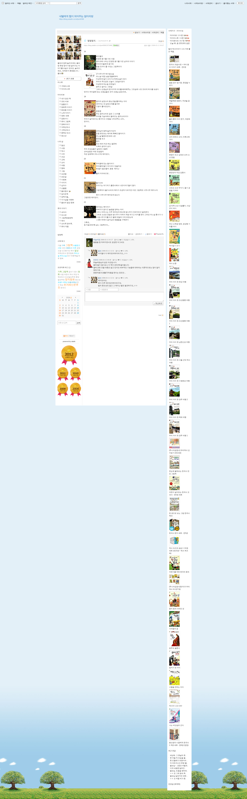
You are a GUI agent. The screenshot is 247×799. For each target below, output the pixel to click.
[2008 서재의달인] (75, 390)
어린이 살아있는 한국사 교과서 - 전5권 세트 (179, 493)
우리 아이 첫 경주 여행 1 (178, 436)
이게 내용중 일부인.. (177, 768)
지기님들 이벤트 (67, 200)
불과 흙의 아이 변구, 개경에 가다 (179, 120)
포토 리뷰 (65, 101)
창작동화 (70, 253)
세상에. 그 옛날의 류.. (178, 755)
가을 (59, 245)
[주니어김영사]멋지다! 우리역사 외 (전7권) (179, 588)
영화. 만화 (65, 116)
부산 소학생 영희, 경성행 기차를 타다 (179, 225)
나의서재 (188, 3)
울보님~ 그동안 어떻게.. (179, 766)
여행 (63, 165)
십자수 (63, 185)
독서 (63, 151)
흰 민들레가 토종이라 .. (179, 761)
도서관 (63, 215)
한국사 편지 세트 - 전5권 (178, 533)
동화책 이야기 (66, 107)
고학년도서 (65, 130)
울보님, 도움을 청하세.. (179, 771)
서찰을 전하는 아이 (176, 687)
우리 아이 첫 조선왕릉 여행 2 (179, 301)
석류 (74, 248)
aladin (73, 341)
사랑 (63, 148)
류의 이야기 (62, 208)
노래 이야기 (65, 113)
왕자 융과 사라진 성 (176, 609)
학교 (61, 285)
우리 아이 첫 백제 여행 (177, 417)
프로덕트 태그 (63, 267)
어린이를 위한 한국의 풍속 (179, 572)
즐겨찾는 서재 (228, 3)
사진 (63, 154)
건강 (63, 157)
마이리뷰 (61, 95)
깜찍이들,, (65, 197)
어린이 (66, 274)
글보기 (137, 32)
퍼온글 (63, 177)
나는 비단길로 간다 (176, 725)
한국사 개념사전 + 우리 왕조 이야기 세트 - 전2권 (179, 66)
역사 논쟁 (172, 263)
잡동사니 (64, 119)
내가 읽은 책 (66, 99)
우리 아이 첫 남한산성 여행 (179, 342)
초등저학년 (72, 282)
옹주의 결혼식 (174, 648)
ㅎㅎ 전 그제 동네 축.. (178, 773)
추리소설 (63, 256)
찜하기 (149, 234)
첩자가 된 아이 (174, 668)
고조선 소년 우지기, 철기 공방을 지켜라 (179, 189)
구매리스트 (65, 86)
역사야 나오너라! (175, 706)
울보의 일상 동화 (67, 203)
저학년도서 (65, 127)
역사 (71, 274)
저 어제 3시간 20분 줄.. (179, 763)
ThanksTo (160, 234)
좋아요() (101, 234)
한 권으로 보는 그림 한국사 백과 (179, 514)
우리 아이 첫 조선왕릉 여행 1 (179, 322)
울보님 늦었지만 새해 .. (179, 776)
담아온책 (64, 194)
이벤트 (63, 180)
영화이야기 (65, 124)
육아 (63, 221)
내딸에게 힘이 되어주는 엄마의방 (76, 16)
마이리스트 (65, 89)
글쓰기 (218, 3)
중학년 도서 (65, 133)
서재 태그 (61, 241)
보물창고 (76, 245)
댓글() (161, 41)
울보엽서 (64, 191)
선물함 (63, 188)
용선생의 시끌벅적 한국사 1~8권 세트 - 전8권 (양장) (179, 744)
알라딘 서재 (9, 3)
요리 (63, 163)
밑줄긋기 (64, 104)
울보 (145, 45)
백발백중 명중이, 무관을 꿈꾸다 (179, 102)
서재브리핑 (198, 3)
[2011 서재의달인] (62, 374)
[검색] (78, 323)
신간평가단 (66, 251)
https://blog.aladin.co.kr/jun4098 (71, 19)
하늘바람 (96, 240)
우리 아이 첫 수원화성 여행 (179, 381)
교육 (63, 160)
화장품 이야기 (66, 110)
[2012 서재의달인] (69, 355)
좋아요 (130, 234)
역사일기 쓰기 (174, 246)
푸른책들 (74, 256)
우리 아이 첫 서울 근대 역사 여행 (179, 361)
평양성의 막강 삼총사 (177, 173)
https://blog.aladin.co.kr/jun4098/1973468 (98, 45)
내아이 (63, 212)
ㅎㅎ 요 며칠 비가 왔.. (178, 779)
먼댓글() (94, 234)
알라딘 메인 (27, 3)
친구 (69, 256)
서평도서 (68, 248)
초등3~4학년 (63, 282)
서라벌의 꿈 (173, 629)
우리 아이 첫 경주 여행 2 (178, 399)
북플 (19, 3)
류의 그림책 (65, 121)
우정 (75, 274)
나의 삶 (60, 142)
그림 (63, 171)
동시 (76, 272)
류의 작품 (65, 227)
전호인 (95, 260)
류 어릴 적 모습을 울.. (178, 758)
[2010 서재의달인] (75, 374)
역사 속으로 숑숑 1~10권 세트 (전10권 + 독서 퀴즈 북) (178, 550)
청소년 (63, 136)
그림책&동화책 (67, 218)
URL (132, 240)
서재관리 (209, 3)
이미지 (63, 183)
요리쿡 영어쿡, (66, 224)
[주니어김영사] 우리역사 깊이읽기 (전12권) (179, 451)
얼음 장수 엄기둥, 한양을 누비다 (179, 84)
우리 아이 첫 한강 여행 (177, 282)
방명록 (60, 235)
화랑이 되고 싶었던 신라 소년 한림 (179, 156)
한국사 (63, 288)
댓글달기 (127, 240)
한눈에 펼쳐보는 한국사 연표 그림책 (179, 472)
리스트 (60, 82)
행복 (63, 168)
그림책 (69, 245)
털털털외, (91, 40)
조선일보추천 (70, 277)
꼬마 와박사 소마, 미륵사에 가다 (179, 138)
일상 (63, 145)
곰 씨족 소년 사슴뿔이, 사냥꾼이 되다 (179, 207)
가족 (63, 245)
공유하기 (138, 234)
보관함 (63, 174)
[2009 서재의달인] (62, 389)
